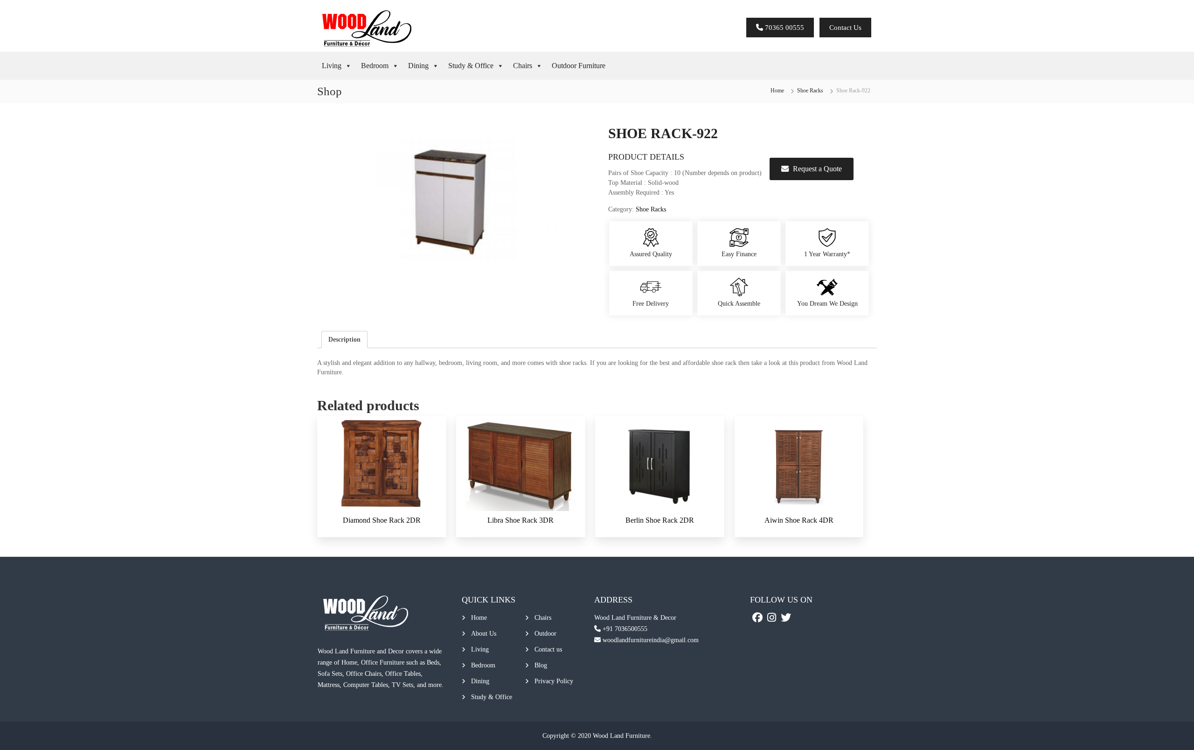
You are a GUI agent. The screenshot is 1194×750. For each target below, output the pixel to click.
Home (777, 90)
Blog (541, 665)
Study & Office (470, 66)
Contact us (548, 649)
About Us (483, 633)
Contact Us (845, 27)
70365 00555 (783, 27)
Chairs (522, 66)
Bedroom (375, 66)
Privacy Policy (554, 681)
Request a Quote (817, 169)
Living (331, 66)
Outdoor (545, 633)
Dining (418, 66)
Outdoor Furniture (578, 66)
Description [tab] (344, 339)
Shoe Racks (810, 90)
